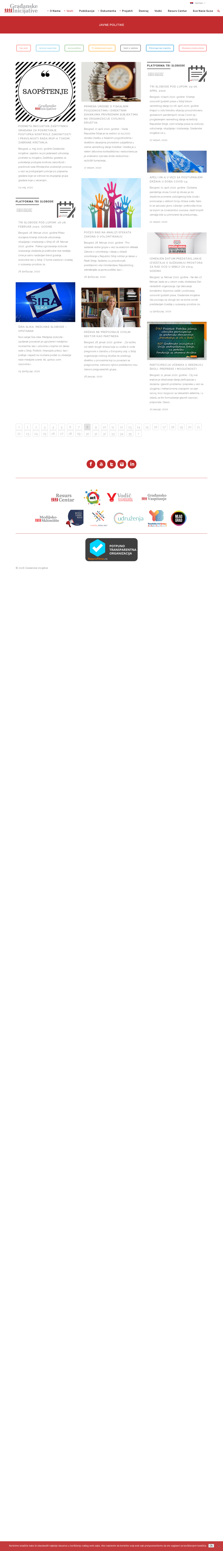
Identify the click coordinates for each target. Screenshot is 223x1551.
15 (147, 427)
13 (130, 427)
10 (104, 427)
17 (164, 427)
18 (172, 427)
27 (61, 434)
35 (130, 434)
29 (78, 434)
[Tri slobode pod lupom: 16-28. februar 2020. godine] (45, 208)
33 (113, 434)
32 (104, 434)
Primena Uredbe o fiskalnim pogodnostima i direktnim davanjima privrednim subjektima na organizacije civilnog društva (111, 114)
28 (70, 434)
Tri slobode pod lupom (102, 48)
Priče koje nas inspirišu (160, 48)
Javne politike (74, 48)
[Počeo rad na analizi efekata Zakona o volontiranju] (111, 203)
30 (87, 434)
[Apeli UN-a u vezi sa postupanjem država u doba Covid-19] (177, 162)
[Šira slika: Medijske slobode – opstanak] (45, 302)
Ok (211, 1545)
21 (198, 427)
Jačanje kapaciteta (47, 48)
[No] (218, 1546)
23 (27, 434)
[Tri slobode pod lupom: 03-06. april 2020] (177, 72)
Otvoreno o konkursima (193, 48)
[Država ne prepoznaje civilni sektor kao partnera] (111, 307)
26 (53, 434)
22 (19, 434)
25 (44, 434)
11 (113, 427)
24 (36, 434)
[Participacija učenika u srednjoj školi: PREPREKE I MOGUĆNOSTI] (177, 341)
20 (189, 427)
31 (95, 434)
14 (138, 427)
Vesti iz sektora (130, 48)
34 (121, 434)
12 (121, 427)
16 (155, 427)
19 (181, 427)
